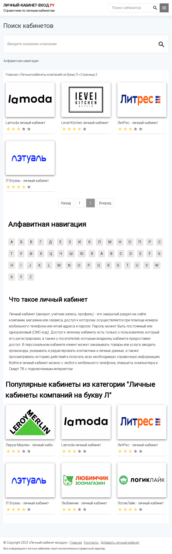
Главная (76, 542)
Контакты (91, 542)
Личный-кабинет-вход (29, 5)
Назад (66, 203)
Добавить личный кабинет (120, 542)
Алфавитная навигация (21, 61)
